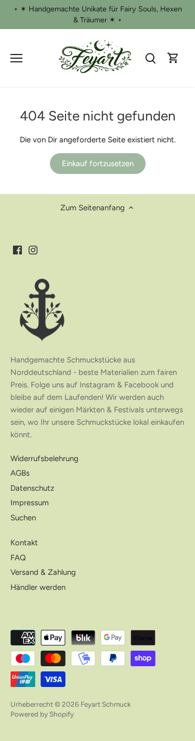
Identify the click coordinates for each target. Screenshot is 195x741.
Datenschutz (32, 488)
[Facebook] (17, 250)
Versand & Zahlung (43, 572)
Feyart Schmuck (106, 704)
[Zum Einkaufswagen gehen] (173, 58)
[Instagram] (33, 250)
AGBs (20, 473)
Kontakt (24, 542)
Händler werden (38, 587)
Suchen (23, 517)
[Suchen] (150, 58)
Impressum (29, 502)
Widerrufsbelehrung (44, 458)
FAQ (18, 557)
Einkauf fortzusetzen (98, 163)
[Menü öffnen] (16, 58)
